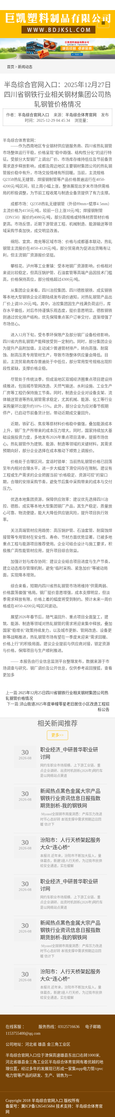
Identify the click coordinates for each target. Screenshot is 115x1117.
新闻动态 (25, 67)
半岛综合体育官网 (81, 115)
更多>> (57, 735)
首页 (10, 67)
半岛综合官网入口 (33, 115)
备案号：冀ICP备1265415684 (30, 1106)
